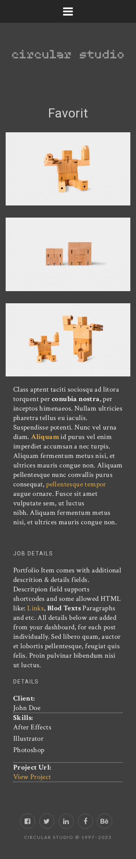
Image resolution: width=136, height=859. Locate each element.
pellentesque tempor (76, 484)
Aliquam (44, 437)
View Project (32, 777)
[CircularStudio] (68, 48)
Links (35, 608)
